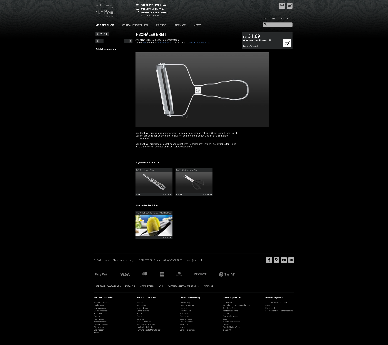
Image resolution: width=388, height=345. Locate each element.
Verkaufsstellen (135, 25)
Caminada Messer (231, 316)
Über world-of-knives (107, 286)
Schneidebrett (143, 311)
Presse (161, 25)
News (198, 25)
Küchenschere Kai (186, 169)
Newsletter (147, 286)
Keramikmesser (101, 313)
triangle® (227, 330)
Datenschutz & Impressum (183, 286)
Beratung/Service (187, 330)
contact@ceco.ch (193, 260)
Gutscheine (184, 313)
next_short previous (99, 41)
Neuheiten (184, 308)
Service (180, 25)
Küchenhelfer (165, 42)
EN (282, 18)
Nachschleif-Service (145, 327)
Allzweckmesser (101, 324)
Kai (144, 42)
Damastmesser (100, 311)
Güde (225, 319)
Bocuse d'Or (270, 308)
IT (292, 18)
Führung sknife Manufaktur (149, 330)
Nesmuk (226, 313)
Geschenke (184, 316)
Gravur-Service (186, 322)
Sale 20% (184, 324)
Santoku (97, 316)
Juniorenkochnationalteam (276, 302)
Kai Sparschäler (145, 169)
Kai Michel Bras (229, 308)
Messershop (104, 25)
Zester (139, 313)
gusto (267, 305)
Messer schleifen (144, 322)
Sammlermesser (187, 305)
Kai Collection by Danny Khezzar (236, 305)
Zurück (103, 34)
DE (264, 18)
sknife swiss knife (230, 311)
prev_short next (128, 41)
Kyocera (226, 324)
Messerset (141, 305)
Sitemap (209, 286)
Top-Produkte (185, 311)
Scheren (140, 319)
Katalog (130, 286)
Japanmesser (100, 308)
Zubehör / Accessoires (198, 42)
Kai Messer (227, 302)
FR (273, 18)
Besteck (140, 316)
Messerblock (142, 308)
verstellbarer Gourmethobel (153, 212)
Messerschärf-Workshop (147, 324)
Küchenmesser (100, 322)
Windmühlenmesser (231, 322)
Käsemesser (99, 332)
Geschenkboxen (186, 319)
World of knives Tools (231, 327)
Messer (140, 302)
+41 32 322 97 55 (149, 15)
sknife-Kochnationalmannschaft (279, 311)
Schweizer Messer (102, 302)
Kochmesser (99, 319)
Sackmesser (99, 305)
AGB (160, 286)
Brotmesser (99, 330)
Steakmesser (99, 327)
